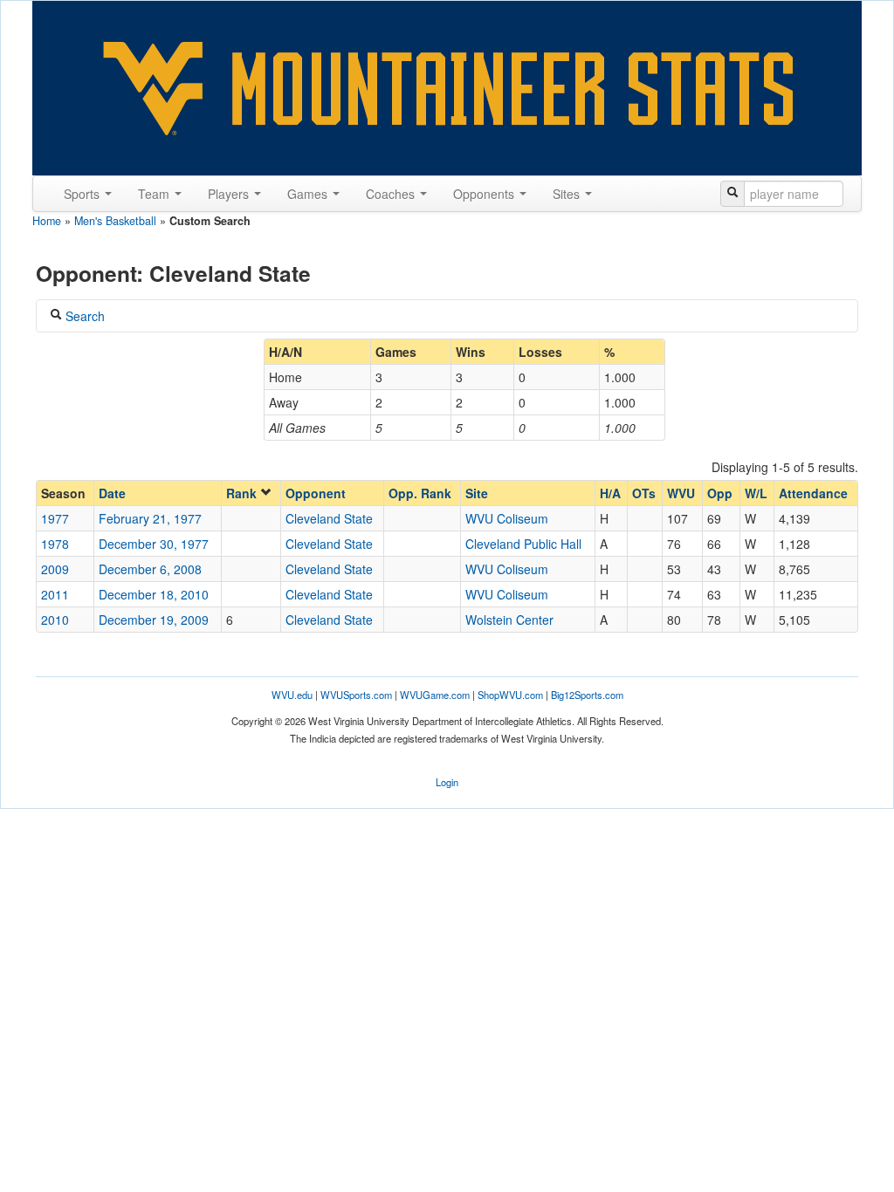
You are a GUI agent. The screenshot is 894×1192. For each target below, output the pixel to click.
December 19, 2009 (154, 619)
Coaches (392, 193)
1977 (55, 518)
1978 (55, 543)
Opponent (315, 493)
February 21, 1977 (150, 518)
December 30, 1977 (154, 543)
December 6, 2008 (150, 569)
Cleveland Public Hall (523, 543)
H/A (610, 493)
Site (476, 493)
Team (155, 193)
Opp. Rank (420, 493)
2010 (55, 619)
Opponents (485, 193)
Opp (719, 493)
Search (83, 316)
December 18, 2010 (154, 594)
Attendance (813, 493)
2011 (55, 594)
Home (46, 221)
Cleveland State (329, 518)
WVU (681, 493)
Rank (243, 493)
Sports (83, 193)
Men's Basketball (115, 221)
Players (230, 193)
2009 (55, 569)
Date (112, 493)
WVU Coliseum (506, 518)
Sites (568, 193)
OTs (644, 493)
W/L (756, 493)
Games (309, 193)
